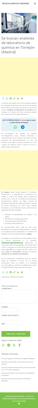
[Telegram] (9, 345)
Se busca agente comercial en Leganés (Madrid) (18, 358)
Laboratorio (5, 277)
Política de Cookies (19, 401)
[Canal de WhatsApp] (15, 128)
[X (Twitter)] (14, 345)
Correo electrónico (10, 315)
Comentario (6, 288)
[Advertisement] (19, 76)
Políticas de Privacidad (26, 398)
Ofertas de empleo (17, 277)
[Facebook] (19, 345)
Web (3, 324)
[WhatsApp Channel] (3, 345)
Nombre (4, 307)
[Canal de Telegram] (22, 128)
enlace (29, 234)
